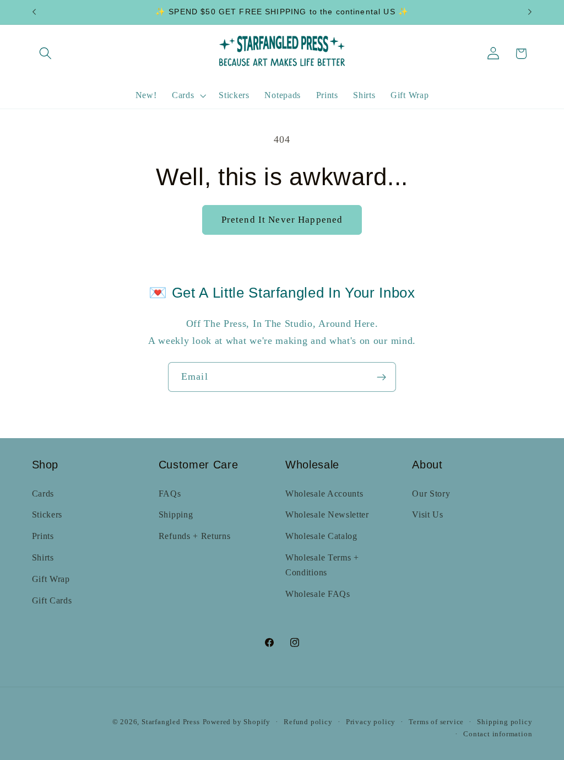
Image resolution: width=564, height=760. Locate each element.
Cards (43, 493)
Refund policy (308, 722)
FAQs (170, 493)
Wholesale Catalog (321, 536)
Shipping (176, 514)
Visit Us (427, 514)
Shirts (43, 557)
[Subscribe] (381, 377)
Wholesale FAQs (317, 594)
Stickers (47, 514)
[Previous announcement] (34, 12)
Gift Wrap (51, 579)
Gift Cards (52, 600)
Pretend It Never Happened (282, 219)
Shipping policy (504, 722)
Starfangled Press (171, 722)
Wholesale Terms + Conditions (322, 565)
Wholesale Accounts (324, 493)
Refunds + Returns (195, 536)
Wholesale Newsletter (327, 514)
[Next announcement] (530, 12)
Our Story (431, 493)
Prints (43, 536)
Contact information (497, 734)
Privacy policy (370, 722)
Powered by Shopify (237, 722)
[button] (46, 54)
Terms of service (436, 722)
